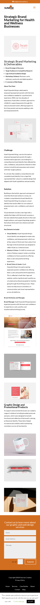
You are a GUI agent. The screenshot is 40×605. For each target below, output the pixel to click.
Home (8, 586)
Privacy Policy (20, 580)
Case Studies (24, 586)
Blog (23, 589)
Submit (30, 561)
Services (14, 586)
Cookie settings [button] (18, 601)
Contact (17, 589)
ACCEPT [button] (30, 601)
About (32, 586)
